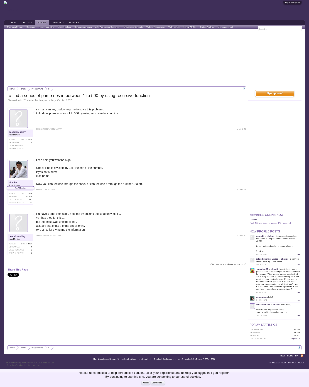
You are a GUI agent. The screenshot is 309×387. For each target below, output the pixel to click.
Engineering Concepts (133, 27)
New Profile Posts (265, 231)
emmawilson (262, 297)
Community (58, 22)
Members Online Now (266, 214)
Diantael (253, 219)
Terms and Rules (277, 363)
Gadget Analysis (207, 27)
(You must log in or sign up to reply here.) (228, 264)
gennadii (260, 236)
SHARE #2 (241, 189)
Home (14, 22)
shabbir (13, 182)
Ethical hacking (64, 27)
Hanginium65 (262, 269)
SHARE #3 (241, 235)
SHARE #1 (241, 129)
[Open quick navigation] (244, 89)
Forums (42, 22)
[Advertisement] (154, 58)
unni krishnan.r (263, 305)
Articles (27, 22)
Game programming (83, 27)
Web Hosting (174, 27)
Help (282, 356)
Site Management (225, 27)
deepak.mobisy (47, 100)
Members (74, 22)
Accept (146, 383)
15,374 (29, 196)
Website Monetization (155, 27)
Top (297, 356)
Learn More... (158, 383)
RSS (302, 355)
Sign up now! (275, 93)
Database (30, 27)
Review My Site (190, 27)
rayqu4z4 (295, 338)
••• (299, 254)
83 (31, 202)
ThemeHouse (46, 365)
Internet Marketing (46, 27)
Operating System (15, 27)
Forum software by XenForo (29, 363)
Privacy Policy (296, 363)
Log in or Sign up (292, 3)
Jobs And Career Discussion (107, 27)
